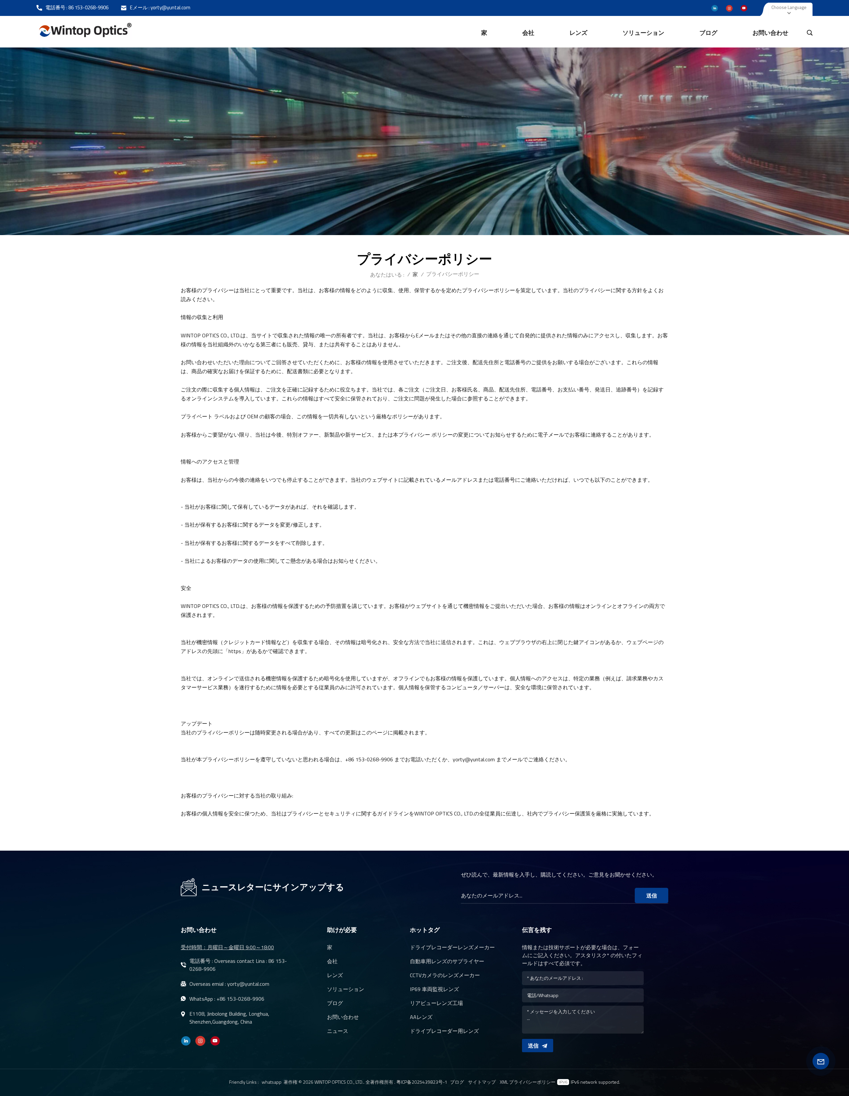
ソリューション (643, 32)
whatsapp (272, 1081)
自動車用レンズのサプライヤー (447, 961)
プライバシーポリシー (532, 1082)
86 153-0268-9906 (88, 7)
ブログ (708, 32)
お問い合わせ (770, 32)
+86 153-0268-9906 (240, 999)
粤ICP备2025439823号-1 (421, 1081)
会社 (528, 32)
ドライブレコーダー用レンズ (444, 1031)
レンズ (578, 32)
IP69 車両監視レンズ (434, 989)
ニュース (337, 1031)
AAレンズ (421, 1017)
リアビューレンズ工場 (436, 1003)
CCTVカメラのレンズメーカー (445, 975)
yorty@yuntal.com (170, 7)
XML (504, 1082)
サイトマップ (482, 1082)
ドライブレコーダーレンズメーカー (452, 947)
